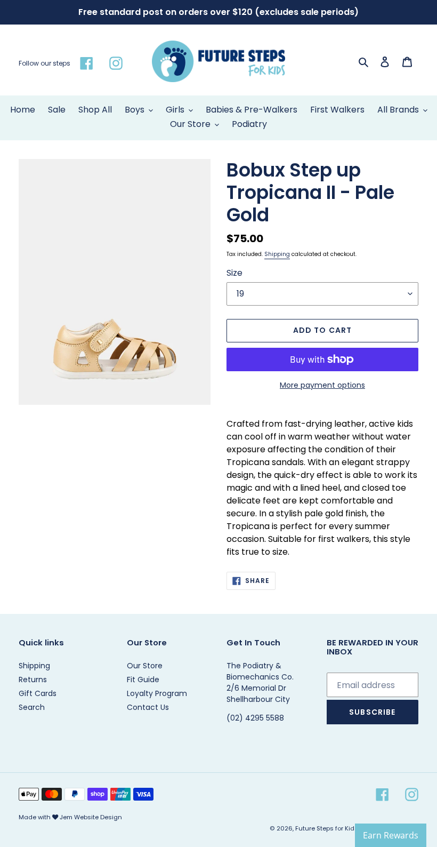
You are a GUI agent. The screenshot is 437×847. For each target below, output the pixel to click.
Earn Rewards (390, 835)
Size (234, 273)
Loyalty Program (157, 693)
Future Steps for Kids (326, 828)
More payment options (322, 385)
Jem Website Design (91, 817)
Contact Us (148, 707)
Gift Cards (37, 693)
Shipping (277, 254)
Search (32, 707)
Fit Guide (143, 679)
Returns (33, 679)
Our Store (145, 665)
